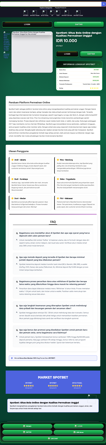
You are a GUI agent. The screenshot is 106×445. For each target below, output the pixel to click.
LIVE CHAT (54, 439)
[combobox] (51, 4)
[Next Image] (51, 52)
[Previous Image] (13, 52)
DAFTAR (79, 24)
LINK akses (80, 433)
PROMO (28, 426)
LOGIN (27, 24)
